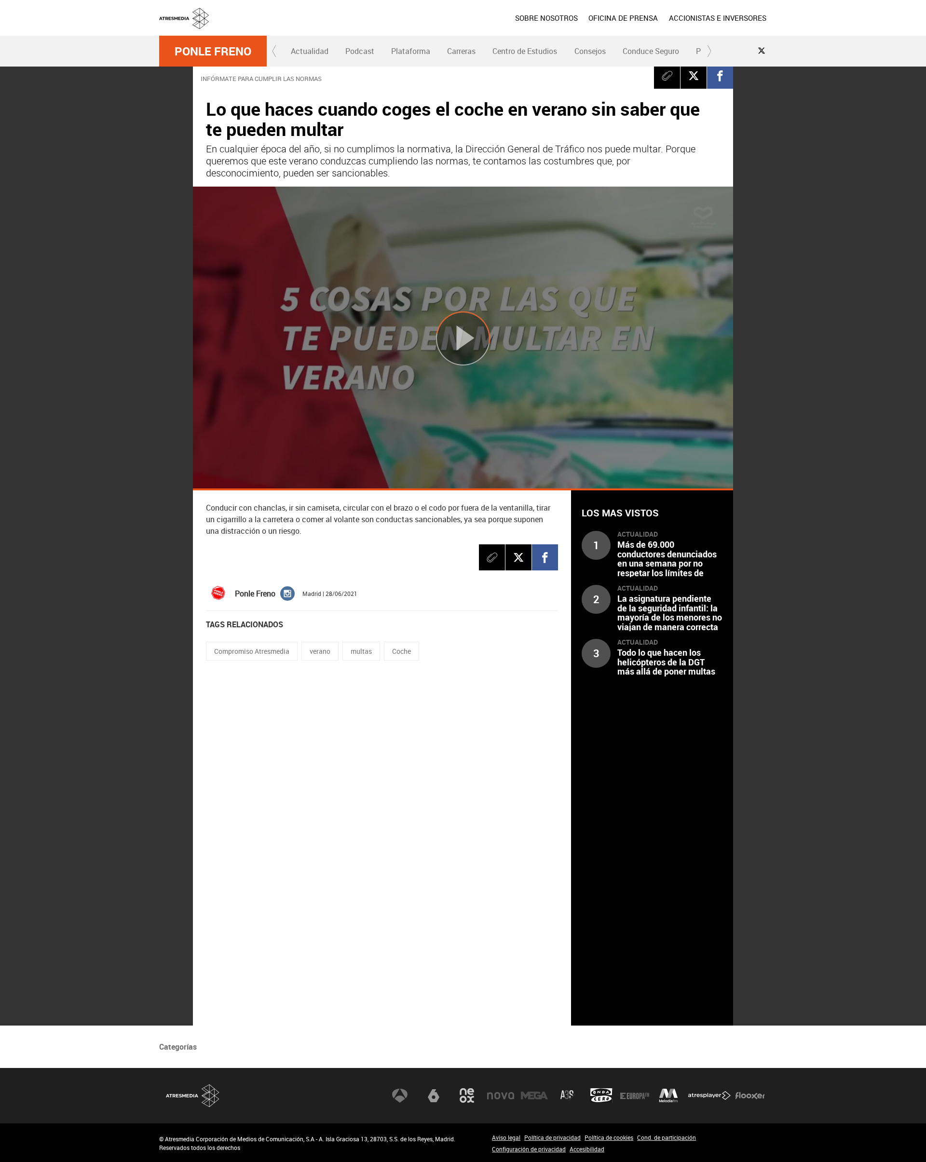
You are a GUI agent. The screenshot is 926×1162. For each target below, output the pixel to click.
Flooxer (749, 1095)
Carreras (461, 51)
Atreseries (567, 1095)
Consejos (590, 51)
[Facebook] (720, 76)
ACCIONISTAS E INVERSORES (717, 18)
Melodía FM (668, 1095)
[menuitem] (546, 18)
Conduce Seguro (651, 51)
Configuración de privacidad (529, 1149)
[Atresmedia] (467, 25)
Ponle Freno (213, 51)
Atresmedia (193, 1096)
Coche (401, 651)
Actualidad (309, 51)
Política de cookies (609, 1137)
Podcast (359, 51)
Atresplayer (709, 1095)
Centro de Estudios (524, 51)
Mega (534, 1095)
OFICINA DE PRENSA (623, 18)
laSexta (433, 1095)
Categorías (178, 1046)
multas (361, 651)
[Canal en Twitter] (761, 50)
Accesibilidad (587, 1149)
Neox (466, 1095)
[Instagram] (287, 593)
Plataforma (410, 51)
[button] (274, 51)
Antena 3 (399, 1095)
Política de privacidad (552, 1137)
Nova (500, 1095)
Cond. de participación (666, 1137)
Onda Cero (601, 1095)
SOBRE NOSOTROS (546, 18)
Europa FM (634, 1095)
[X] (694, 76)
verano (320, 651)
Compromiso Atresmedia (251, 651)
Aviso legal (506, 1137)
